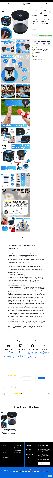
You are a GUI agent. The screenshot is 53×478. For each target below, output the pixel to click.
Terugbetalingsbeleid (6, 457)
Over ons (4, 452)
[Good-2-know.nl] (26, 4)
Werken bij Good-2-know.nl (6, 459)
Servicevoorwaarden (6, 455)
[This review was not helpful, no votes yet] (48, 399)
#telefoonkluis (20, 245)
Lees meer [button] (4, 476)
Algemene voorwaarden (30, 451)
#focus (14, 256)
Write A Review (41, 378)
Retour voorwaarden (29, 447)
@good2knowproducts (13, 245)
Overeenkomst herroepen (28, 456)
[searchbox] (7, 387)
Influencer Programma (18, 452)
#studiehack (35, 253)
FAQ (3, 449)
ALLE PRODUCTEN (41, 7)
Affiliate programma (17, 450)
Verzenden (28, 452)
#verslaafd (15, 255)
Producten (16, 7)
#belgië (35, 245)
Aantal (33, 32)
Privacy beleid (28, 449)
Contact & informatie (6, 454)
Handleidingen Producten (29, 7)
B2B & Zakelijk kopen (30, 454)
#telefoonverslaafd (20, 255)
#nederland (31, 245)
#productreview (25, 246)
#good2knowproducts (13, 246)
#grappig (33, 246)
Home (9, 7)
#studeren (11, 255)
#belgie (30, 255)
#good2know (19, 246)
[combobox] (17, 387)
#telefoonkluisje (26, 245)
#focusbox (11, 256)
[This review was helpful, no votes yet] (46, 399)
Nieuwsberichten (5, 450)
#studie (31, 253)
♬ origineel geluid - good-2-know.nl (22, 256)
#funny (30, 246)
